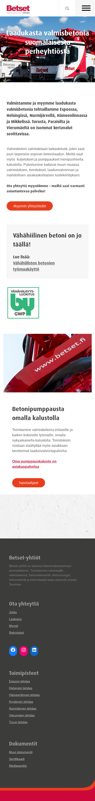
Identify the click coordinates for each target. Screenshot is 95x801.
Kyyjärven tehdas (21, 701)
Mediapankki (18, 765)
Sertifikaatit (17, 759)
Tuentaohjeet (28, 483)
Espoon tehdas (19, 681)
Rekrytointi (16, 632)
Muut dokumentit (20, 752)
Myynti (13, 626)
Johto (13, 612)
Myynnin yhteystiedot (29, 206)
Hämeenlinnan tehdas (24, 695)
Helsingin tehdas (20, 688)
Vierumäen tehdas (22, 715)
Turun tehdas (18, 722)
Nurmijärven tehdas (22, 708)
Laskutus (15, 619)
